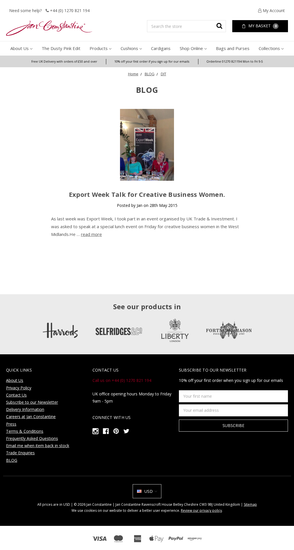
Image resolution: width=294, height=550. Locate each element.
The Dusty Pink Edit (61, 48)
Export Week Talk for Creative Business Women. (147, 194)
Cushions (129, 48)
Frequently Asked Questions (32, 438)
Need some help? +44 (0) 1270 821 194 (49, 10)
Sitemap (250, 504)
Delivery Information (25, 409)
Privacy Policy (18, 388)
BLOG (149, 73)
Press (11, 424)
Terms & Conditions (24, 431)
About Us (19, 48)
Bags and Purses (232, 48)
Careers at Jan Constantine (31, 416)
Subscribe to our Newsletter (32, 402)
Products (99, 48)
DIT (163, 73)
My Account (273, 10)
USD (148, 491)
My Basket (262, 25)
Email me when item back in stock (37, 445)
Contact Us (16, 395)
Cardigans (161, 48)
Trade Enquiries (20, 452)
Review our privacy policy (201, 510)
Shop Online (191, 48)
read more (91, 234)
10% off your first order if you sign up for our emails (151, 61)
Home (133, 73)
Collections (269, 48)
